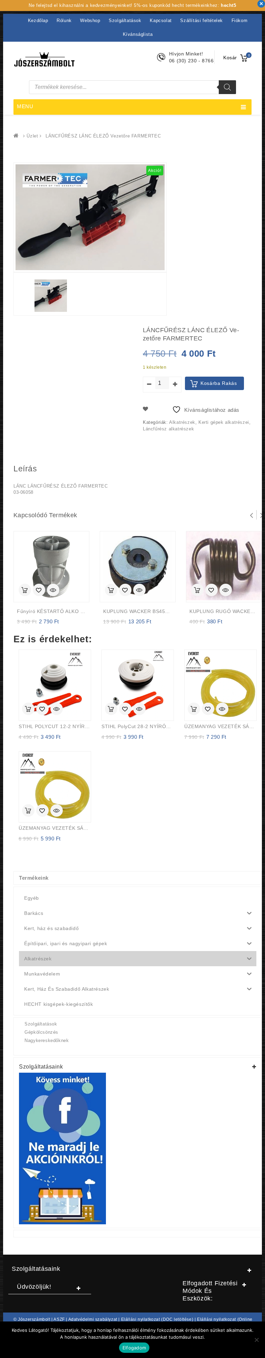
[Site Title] (44, 58)
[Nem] (256, 1339)
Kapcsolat (160, 20)
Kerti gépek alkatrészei (223, 422)
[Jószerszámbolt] (17, 136)
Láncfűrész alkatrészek (168, 428)
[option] (51, 296)
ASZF (59, 1319)
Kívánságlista (138, 34)
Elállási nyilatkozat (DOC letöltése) (157, 1319)
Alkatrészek (182, 422)
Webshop (90, 20)
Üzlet (32, 136)
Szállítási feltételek (201, 20)
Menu (25, 106)
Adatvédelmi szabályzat (92, 1319)
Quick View (53, 591)
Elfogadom (134, 1347)
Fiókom (240, 20)
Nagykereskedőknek (46, 1040)
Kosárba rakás (218, 383)
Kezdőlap (38, 20)
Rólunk (64, 20)
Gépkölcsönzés (41, 1032)
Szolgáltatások (125, 20)
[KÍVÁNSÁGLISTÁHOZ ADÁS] (39, 591)
